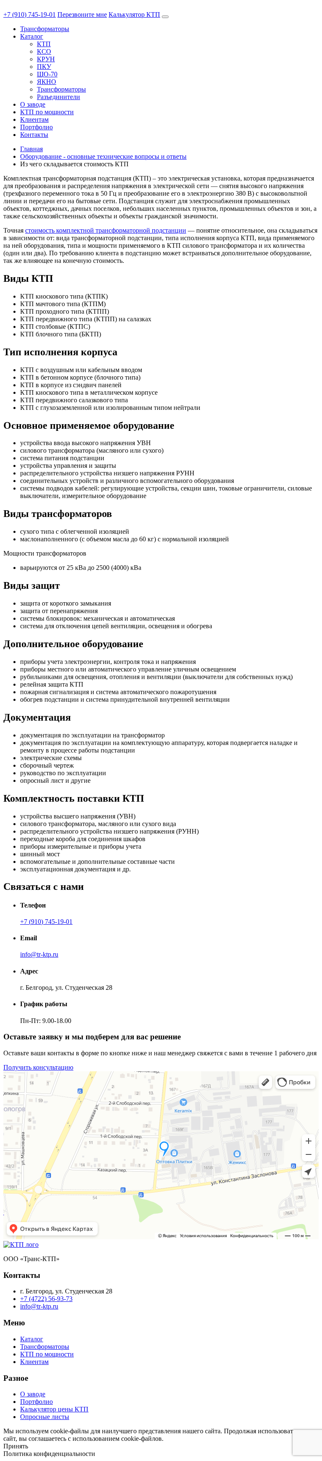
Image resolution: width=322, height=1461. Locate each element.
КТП (44, 43)
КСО (44, 51)
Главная (31, 148)
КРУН (46, 59)
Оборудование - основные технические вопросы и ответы (103, 156)
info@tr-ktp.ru (39, 954)
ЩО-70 (47, 74)
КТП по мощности (47, 111)
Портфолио (36, 127)
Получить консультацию (38, 1067)
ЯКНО (46, 81)
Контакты (34, 134)
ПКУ (44, 66)
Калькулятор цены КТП (54, 1409)
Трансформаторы (44, 28)
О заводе (32, 104)
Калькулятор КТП (134, 14)
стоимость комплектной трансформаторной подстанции (105, 230)
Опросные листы (44, 1416)
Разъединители (58, 96)
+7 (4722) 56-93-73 (46, 1298)
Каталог (31, 36)
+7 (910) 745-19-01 (29, 14)
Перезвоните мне (82, 14)
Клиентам (34, 119)
